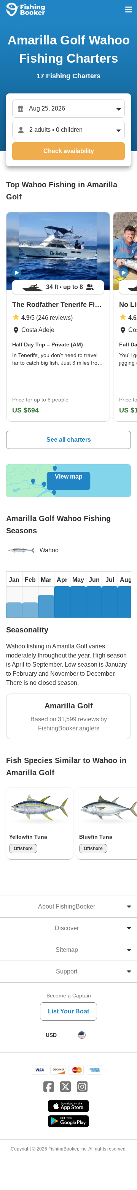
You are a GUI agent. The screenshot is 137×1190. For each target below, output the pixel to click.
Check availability (68, 151)
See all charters (68, 439)
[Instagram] (82, 1087)
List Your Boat (68, 1011)
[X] (65, 1087)
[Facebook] (48, 1087)
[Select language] (81, 1035)
